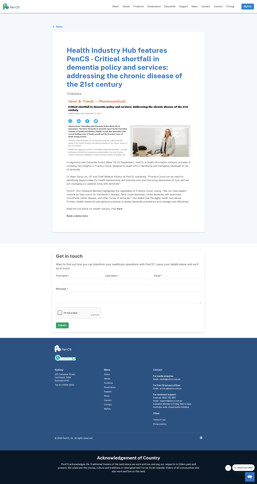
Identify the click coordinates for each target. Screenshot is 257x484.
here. (85, 215)
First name (62, 275)
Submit (62, 325)
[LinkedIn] (201, 438)
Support (183, 6)
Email (158, 275)
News (195, 6)
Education (169, 6)
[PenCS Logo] (11, 6)
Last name (111, 275)
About (115, 6)
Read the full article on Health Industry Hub (94, 208)
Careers (205, 6)
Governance (154, 6)
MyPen (248, 6)
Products (139, 6)
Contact (218, 6)
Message (62, 288)
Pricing (230, 6)
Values (126, 6)
